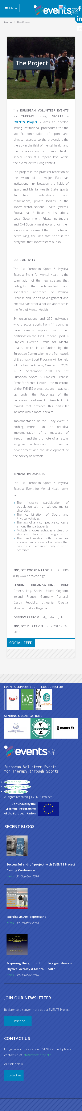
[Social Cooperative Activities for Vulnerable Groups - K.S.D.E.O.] (46, 699)
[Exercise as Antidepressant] (43, 898)
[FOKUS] (59, 728)
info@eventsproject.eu (38, 1055)
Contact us (14, 1075)
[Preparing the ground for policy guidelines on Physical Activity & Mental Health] (43, 944)
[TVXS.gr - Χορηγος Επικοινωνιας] (27, 699)
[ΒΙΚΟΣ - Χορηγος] (12, 699)
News (10, 876)
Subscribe (18, 1021)
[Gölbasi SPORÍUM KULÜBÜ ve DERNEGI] (35, 728)
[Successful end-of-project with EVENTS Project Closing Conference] (43, 845)
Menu (12, 8)
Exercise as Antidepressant (26, 917)
